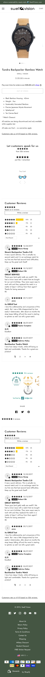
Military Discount (22, 642)
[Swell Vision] (22, 8)
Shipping (22, 639)
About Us (22, 621)
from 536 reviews (22, 151)
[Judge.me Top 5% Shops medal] (28, 390)
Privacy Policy (23, 628)
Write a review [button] (22, 212)
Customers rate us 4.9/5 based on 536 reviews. (20, 134)
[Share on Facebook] (16, 411)
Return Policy (22, 624)
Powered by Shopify (22, 672)
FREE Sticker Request (22, 649)
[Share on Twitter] (22, 411)
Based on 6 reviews (12, 209)
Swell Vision (22, 74)
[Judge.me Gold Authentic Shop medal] (28, 381)
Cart (41, 8)
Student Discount (22, 646)
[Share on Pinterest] (29, 411)
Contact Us (22, 635)
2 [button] (20, 356)
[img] (22, 149)
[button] (10, 220)
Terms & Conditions (22, 632)
